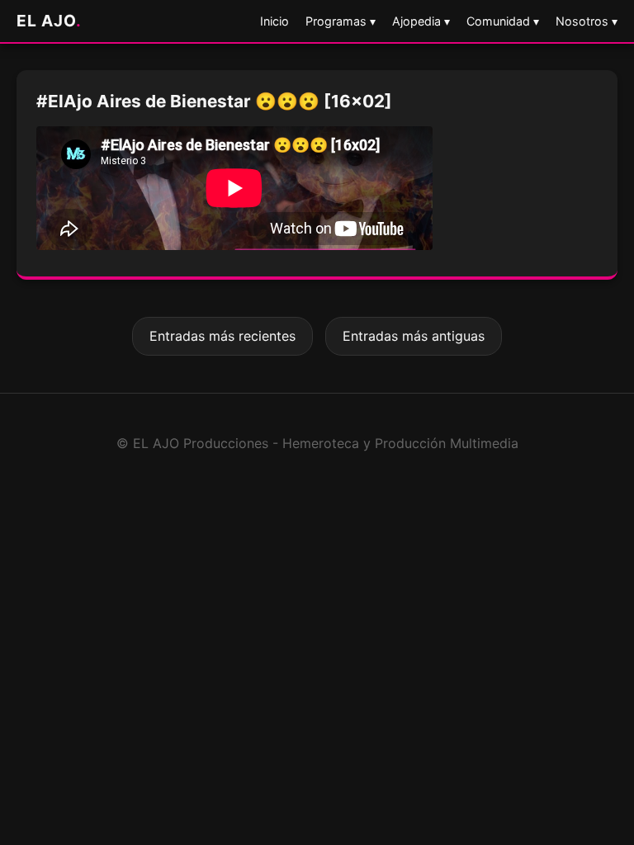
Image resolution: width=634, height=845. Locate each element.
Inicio (274, 21)
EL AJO (49, 21)
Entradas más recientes (222, 336)
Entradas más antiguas (414, 336)
